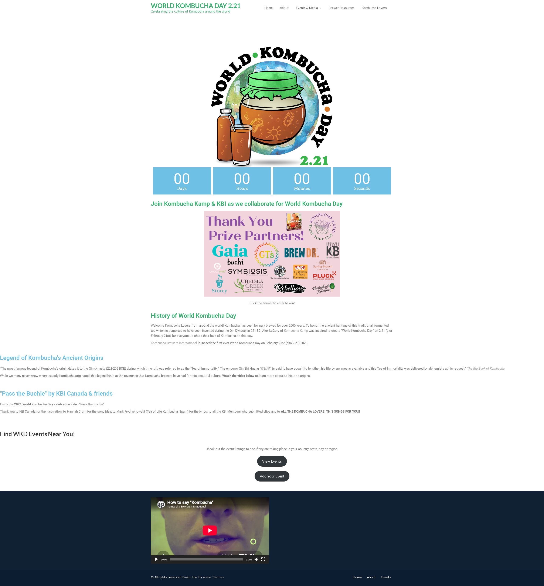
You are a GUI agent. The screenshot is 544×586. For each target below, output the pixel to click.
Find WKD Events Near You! (37, 433)
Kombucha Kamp (296, 331)
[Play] (156, 559)
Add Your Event (272, 476)
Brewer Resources (341, 8)
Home (268, 8)
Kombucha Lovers (374, 8)
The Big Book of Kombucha (486, 368)
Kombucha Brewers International (174, 343)
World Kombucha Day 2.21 (196, 5)
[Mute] (256, 559)
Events (386, 577)
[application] (210, 530)
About (284, 8)
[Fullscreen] (263, 559)
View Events (272, 461)
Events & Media (307, 8)
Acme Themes (213, 577)
